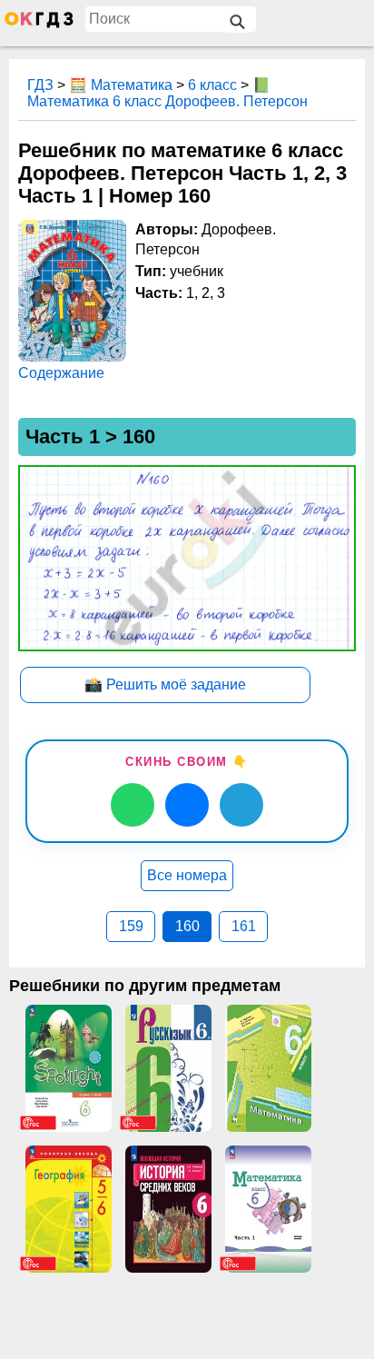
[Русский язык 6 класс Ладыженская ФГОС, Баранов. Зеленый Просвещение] (168, 1068)
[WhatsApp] (132, 805)
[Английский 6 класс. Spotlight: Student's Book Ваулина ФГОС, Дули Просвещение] (68, 1068)
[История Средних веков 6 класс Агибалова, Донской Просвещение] (168, 1209)
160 (187, 926)
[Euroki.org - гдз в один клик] (39, 23)
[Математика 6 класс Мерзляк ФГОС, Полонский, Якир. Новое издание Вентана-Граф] (268, 1068)
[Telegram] (241, 805)
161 (243, 926)
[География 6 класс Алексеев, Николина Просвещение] (68, 1209)
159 (131, 926)
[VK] (187, 805)
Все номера (187, 875)
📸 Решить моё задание (165, 684)
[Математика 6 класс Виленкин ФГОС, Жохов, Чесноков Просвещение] (268, 1209)
